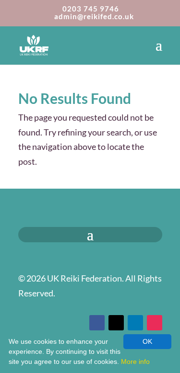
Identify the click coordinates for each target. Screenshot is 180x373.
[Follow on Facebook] (97, 322)
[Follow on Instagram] (154, 322)
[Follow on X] (116, 322)
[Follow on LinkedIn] (135, 322)
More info (135, 361)
